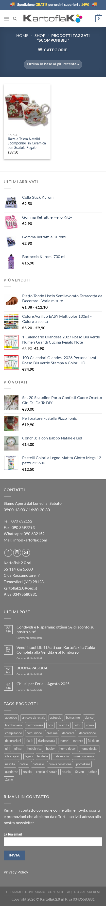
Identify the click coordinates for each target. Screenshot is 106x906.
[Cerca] (15, 18)
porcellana (83, 764)
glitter (18, 748)
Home (22, 36)
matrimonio (61, 756)
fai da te (93, 740)
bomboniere (34, 725)
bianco (89, 717)
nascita (10, 764)
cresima (52, 733)
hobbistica (34, 748)
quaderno (11, 771)
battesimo (73, 717)
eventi (64, 740)
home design (89, 748)
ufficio (92, 771)
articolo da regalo (33, 717)
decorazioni (13, 740)
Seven (79, 771)
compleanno (13, 733)
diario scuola (46, 740)
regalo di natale (46, 771)
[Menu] (7, 19)
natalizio (38, 764)
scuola (66, 771)
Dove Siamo (35, 891)
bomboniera (13, 725)
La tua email (13, 834)
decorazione (87, 733)
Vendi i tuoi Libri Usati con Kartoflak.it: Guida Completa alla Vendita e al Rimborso (56, 650)
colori (77, 725)
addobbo (11, 717)
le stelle (42, 756)
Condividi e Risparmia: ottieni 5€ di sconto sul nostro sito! (56, 629)
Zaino (9, 779)
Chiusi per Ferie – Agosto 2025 (43, 684)
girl (7, 748)
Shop (40, 36)
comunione (34, 733)
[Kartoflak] (53, 19)
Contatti (55, 891)
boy (50, 725)
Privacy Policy (16, 872)
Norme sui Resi (87, 891)
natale (23, 764)
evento (78, 740)
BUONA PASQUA (32, 668)
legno (29, 756)
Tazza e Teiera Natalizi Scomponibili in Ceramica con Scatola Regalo (27, 144)
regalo (27, 771)
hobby (50, 748)
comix (90, 725)
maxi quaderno (83, 756)
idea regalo (12, 756)
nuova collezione (60, 764)
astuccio (55, 717)
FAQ (69, 891)
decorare (68, 733)
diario (29, 740)
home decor (67, 748)
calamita (63, 725)
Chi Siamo (14, 891)
